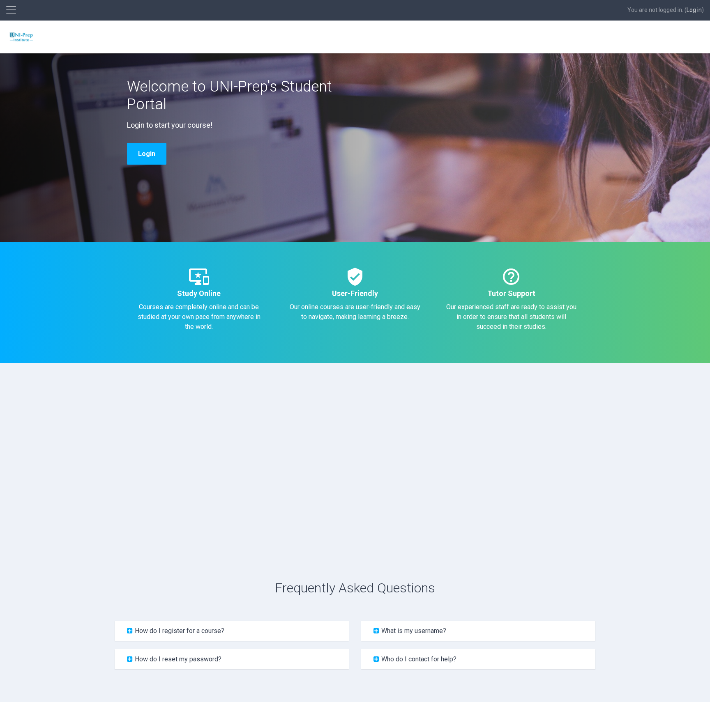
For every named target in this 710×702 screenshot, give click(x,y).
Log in (694, 10)
